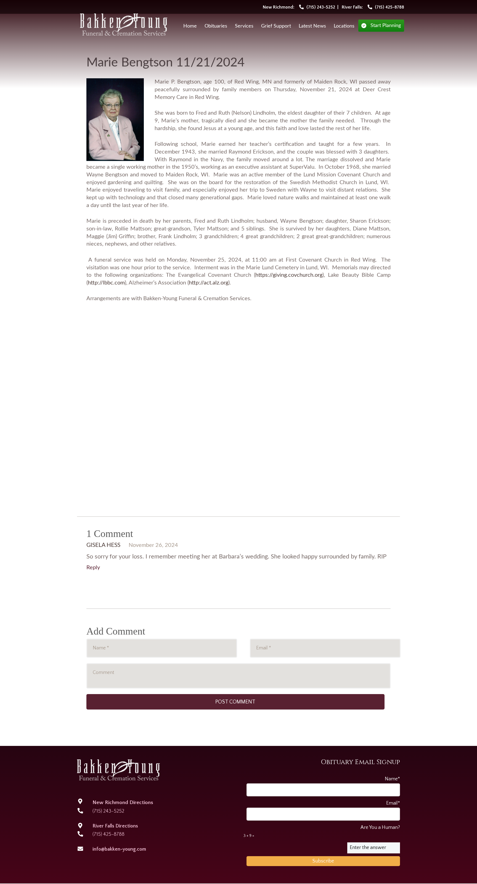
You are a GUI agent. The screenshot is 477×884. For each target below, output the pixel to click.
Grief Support (276, 26)
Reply (93, 567)
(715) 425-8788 (108, 834)
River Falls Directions (115, 826)
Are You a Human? (321, 831)
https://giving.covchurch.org (288, 275)
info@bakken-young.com (119, 849)
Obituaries (216, 26)
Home (190, 26)
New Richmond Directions (122, 802)
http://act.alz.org (208, 283)
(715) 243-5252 (108, 811)
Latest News (312, 26)
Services (244, 26)
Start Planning (385, 25)
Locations (344, 26)
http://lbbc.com (106, 283)
